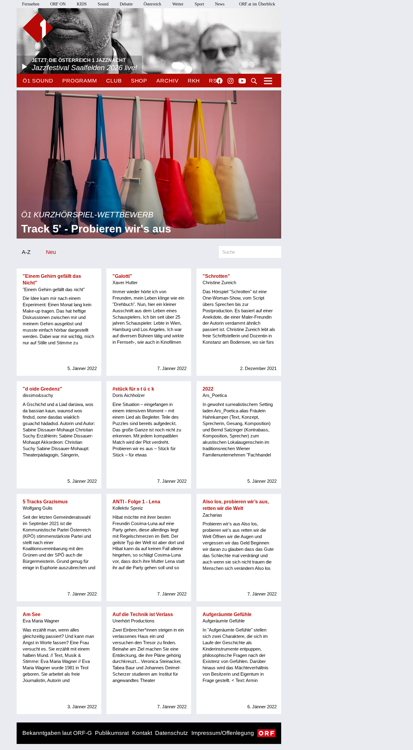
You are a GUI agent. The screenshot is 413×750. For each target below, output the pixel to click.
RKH (194, 81)
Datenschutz (171, 733)
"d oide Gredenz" (42, 388)
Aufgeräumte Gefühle (227, 614)
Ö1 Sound (38, 81)
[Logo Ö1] (38, 28)
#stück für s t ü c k (133, 388)
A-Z (26, 252)
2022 (208, 388)
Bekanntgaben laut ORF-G (57, 733)
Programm (79, 81)
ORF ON (58, 4)
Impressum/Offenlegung (222, 733)
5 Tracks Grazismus (45, 501)
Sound (103, 4)
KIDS (82, 4)
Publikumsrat (112, 733)
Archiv (167, 81)
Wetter (178, 4)
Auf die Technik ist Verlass (142, 614)
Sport (199, 4)
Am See (32, 614)
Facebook (219, 81)
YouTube (242, 81)
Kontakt (142, 733)
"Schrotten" (216, 276)
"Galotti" (122, 276)
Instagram (230, 81)
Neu (51, 252)
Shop (139, 81)
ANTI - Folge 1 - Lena (136, 501)
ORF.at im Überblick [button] (257, 4)
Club (114, 81)
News (219, 4)
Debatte (126, 4)
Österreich (152, 4)
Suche (254, 81)
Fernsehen (30, 4)
